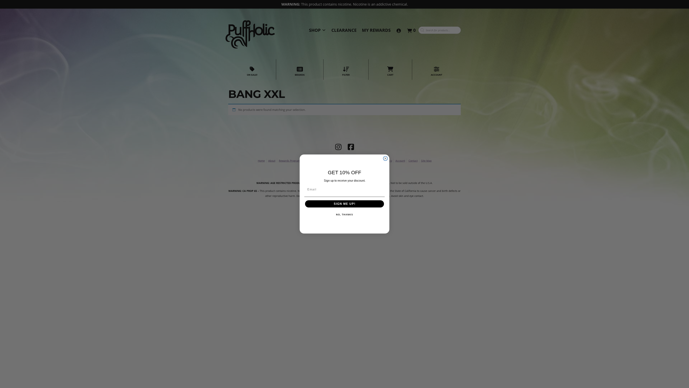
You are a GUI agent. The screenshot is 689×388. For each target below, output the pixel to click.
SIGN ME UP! (344, 203)
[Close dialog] (385, 158)
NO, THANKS (344, 214)
